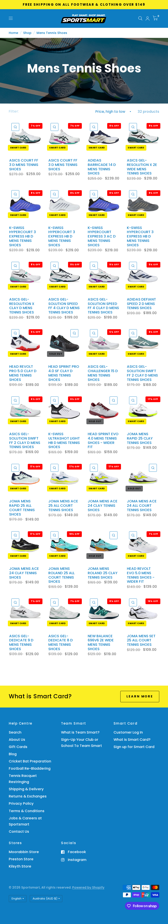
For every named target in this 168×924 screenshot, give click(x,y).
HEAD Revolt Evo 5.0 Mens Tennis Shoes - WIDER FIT (140, 575)
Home (13, 33)
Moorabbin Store (24, 851)
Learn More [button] (139, 696)
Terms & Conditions (26, 810)
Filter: (14, 111)
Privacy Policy (21, 803)
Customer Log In (128, 732)
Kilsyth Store (20, 866)
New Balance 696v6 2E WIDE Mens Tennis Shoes (101, 642)
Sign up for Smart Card (134, 746)
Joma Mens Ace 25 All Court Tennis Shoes (63, 505)
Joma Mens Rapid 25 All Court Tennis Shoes (22, 507)
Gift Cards (18, 746)
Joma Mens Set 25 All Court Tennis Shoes (141, 640)
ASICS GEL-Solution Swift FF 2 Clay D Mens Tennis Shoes (142, 373)
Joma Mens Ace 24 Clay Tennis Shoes (102, 505)
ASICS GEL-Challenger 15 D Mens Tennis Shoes (103, 373)
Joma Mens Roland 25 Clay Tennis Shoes (102, 573)
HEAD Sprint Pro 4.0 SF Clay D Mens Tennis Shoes (63, 373)
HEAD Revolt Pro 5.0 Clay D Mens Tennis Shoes (23, 373)
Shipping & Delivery (26, 789)
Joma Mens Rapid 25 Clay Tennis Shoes (140, 438)
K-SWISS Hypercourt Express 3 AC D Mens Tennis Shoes (102, 236)
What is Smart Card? (132, 739)
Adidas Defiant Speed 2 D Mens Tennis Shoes (141, 303)
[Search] (140, 18)
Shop (27, 33)
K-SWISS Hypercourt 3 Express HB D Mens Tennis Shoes (22, 236)
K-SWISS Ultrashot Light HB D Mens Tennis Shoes (64, 440)
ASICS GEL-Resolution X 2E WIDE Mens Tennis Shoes (142, 167)
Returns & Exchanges (28, 796)
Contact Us (19, 831)
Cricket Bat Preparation (30, 761)
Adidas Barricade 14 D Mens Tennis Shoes (102, 167)
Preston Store (21, 859)
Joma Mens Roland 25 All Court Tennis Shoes (61, 575)
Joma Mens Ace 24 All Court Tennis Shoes (142, 505)
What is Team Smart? (80, 732)
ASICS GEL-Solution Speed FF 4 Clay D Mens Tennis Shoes (64, 306)
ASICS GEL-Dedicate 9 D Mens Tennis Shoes (21, 642)
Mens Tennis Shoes (52, 33)
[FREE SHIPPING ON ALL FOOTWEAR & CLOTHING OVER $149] (84, 4)
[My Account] (147, 18)
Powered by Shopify (88, 887)
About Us (17, 739)
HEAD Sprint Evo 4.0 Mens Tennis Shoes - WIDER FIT (103, 440)
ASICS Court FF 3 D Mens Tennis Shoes (23, 164)
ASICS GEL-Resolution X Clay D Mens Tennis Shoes (21, 306)
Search (15, 732)
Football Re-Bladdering (30, 768)
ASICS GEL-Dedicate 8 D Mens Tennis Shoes (60, 642)
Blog (13, 754)
